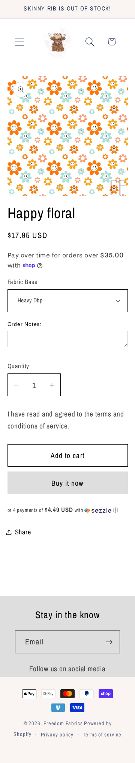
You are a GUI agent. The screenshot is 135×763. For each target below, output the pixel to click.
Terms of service (102, 734)
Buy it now (67, 483)
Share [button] (23, 532)
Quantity (18, 366)
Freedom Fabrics (63, 723)
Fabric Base (23, 282)
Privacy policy (57, 734)
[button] (19, 41)
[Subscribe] (109, 642)
